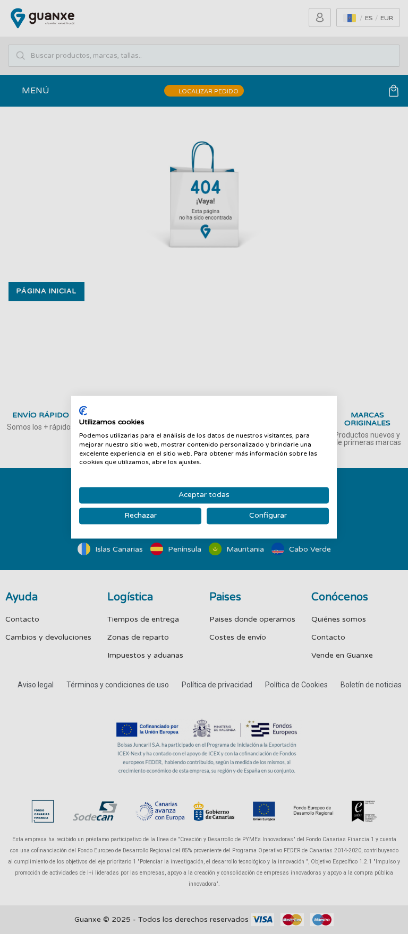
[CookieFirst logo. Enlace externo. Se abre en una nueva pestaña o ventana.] (83, 410)
